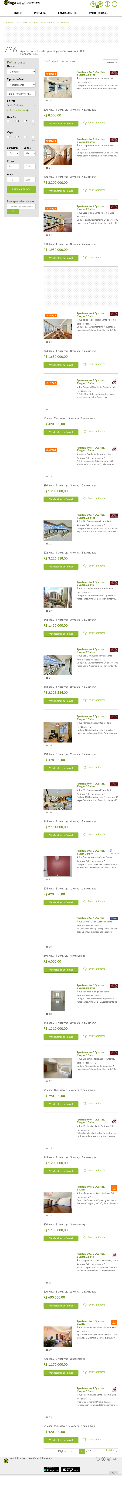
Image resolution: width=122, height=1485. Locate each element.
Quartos (11, 117)
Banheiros (12, 147)
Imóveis (39, 13)
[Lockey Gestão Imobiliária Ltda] (114, 919)
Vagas (10, 132)
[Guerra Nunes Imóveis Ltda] (114, 73)
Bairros (11, 100)
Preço (10, 161)
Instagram (47, 1458)
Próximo (111, 1450)
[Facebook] (98, 1460)
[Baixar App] (51, 1472)
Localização (14, 94)
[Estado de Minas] (33, 2)
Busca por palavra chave (20, 201)
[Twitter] (103, 1460)
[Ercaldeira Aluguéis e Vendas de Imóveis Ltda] (114, 852)
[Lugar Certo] (6, 1460)
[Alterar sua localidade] (93, 4)
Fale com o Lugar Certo (27, 1458)
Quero (10, 66)
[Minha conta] (107, 4)
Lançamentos (67, 13)
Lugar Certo (14, 2)
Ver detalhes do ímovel (61, 123)
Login (11, 1458)
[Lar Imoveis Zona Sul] (114, 382)
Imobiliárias (97, 13)
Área (10, 174)
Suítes (27, 147)
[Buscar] (13, 211)
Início (18, 13)
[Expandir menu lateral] (114, 4)
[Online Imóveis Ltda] (114, 1188)
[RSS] (112, 1460)
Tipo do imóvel (15, 79)
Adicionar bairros (16, 110)
